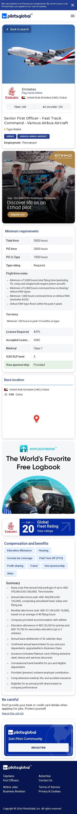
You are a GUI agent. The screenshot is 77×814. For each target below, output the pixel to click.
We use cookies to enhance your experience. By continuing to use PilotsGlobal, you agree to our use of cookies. (34, 5)
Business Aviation (14, 791)
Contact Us (45, 780)
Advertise (45, 776)
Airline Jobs (10, 787)
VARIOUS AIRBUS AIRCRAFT (33, 136)
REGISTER (38, 747)
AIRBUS (10, 136)
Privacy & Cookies (50, 791)
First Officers (11, 780)
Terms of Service (49, 787)
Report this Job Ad (12, 713)
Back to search (19, 29)
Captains (8, 776)
